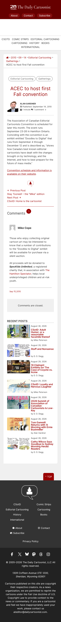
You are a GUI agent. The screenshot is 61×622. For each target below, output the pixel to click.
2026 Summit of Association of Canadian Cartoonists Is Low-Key (42, 406)
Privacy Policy (30, 541)
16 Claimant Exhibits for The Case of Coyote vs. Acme (42, 368)
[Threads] (41, 555)
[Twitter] (20, 555)
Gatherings (12, 61)
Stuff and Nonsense (42, 349)
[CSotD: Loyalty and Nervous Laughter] (18, 386)
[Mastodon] (34, 555)
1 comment (39, 109)
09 (20, 57)
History (34, 43)
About (14, 15)
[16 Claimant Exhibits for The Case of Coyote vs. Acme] (18, 367)
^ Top (48, 476)
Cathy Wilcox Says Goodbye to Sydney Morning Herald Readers (42, 445)
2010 (13, 57)
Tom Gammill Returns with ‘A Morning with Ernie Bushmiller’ (41, 426)
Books (45, 43)
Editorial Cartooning (45, 39)
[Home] (7, 57)
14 (25, 57)
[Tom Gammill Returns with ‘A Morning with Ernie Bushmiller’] (18, 424)
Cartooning (19, 43)
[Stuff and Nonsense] (18, 351)
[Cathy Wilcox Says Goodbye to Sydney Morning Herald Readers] (18, 443)
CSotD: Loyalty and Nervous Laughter (42, 385)
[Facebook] (13, 555)
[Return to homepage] (30, 494)
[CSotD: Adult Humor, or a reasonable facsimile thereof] (18, 332)
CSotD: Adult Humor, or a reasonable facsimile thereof (40, 333)
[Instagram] (48, 555)
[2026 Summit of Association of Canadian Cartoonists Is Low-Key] (18, 403)
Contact (28, 15)
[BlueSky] (27, 555)
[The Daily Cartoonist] (30, 7)
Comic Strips (20, 39)
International (30, 47)
